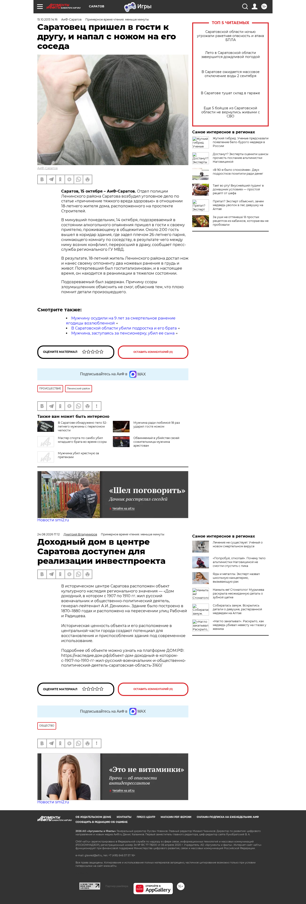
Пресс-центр (146, 817)
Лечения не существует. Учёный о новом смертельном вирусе (238, 544)
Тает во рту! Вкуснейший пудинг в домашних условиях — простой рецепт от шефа (238, 189)
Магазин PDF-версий (176, 817)
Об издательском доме (93, 817)
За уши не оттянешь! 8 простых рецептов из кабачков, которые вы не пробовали (240, 220)
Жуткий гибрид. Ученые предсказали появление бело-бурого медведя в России (240, 142)
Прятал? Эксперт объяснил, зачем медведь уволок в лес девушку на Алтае (238, 205)
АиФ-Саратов (47, 168)
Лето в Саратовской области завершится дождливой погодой (230, 55)
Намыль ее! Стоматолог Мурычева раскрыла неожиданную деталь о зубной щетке (238, 593)
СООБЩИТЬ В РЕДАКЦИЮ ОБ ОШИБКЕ (102, 822)
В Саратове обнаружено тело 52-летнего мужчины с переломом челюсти (82, 426)
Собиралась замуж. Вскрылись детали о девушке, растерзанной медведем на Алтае (237, 609)
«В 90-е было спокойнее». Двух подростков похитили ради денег (238, 171)
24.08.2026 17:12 (48, 534)
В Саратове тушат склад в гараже (230, 93)
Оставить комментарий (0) (153, 352)
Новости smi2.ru (53, 520)
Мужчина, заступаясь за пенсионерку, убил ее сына (123, 333)
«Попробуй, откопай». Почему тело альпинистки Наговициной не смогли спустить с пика (239, 562)
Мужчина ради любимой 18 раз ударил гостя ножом (156, 424)
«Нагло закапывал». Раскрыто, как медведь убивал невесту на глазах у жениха (239, 625)
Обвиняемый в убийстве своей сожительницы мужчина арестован (156, 441)
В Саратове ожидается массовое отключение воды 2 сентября (231, 74)
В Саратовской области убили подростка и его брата (124, 328)
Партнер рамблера (116, 886)
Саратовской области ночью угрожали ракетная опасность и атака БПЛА (230, 36)
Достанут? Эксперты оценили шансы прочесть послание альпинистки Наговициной (240, 157)
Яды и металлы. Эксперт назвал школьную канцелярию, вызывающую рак (236, 577)
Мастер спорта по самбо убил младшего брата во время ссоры (82, 440)
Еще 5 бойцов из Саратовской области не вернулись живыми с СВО (230, 112)
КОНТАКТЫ (124, 817)
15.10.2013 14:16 (47, 19)
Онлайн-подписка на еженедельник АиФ (228, 817)
